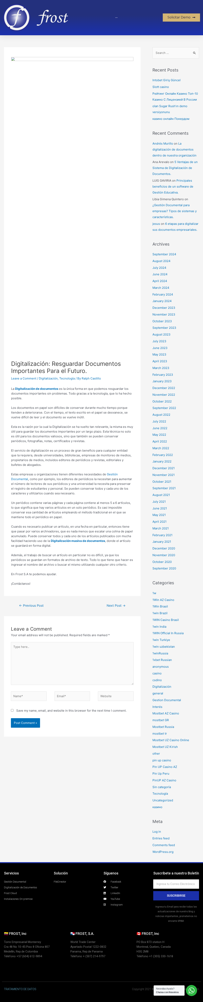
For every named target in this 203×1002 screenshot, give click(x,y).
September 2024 (164, 254)
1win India (159, 626)
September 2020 (164, 568)
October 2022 (162, 401)
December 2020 (163, 548)
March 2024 (160, 288)
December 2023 (163, 308)
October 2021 (161, 481)
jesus (156, 224)
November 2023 (163, 314)
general (157, 693)
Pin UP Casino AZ (164, 767)
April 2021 (159, 521)
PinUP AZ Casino (164, 780)
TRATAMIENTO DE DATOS (20, 989)
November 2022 (163, 395)
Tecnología (67, 378)
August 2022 (161, 415)
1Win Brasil (160, 606)
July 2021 (159, 501)
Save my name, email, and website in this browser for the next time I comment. (71, 710)
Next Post (116, 605)
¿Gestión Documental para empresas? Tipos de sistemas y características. (174, 211)
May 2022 (159, 435)
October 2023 (162, 321)
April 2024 (159, 281)
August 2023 (161, 334)
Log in (156, 831)
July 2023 (159, 341)
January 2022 (161, 461)
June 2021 (159, 508)
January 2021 (161, 541)
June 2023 (160, 348)
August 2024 (161, 261)
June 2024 (160, 274)
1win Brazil (160, 613)
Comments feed (163, 845)
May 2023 (159, 354)
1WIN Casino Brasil (165, 620)
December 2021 (163, 468)
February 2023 (162, 375)
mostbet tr (159, 733)
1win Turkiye (161, 640)
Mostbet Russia (163, 727)
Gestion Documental (166, 700)
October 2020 (162, 562)
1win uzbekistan (163, 646)
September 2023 (164, 328)
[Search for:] (175, 53)
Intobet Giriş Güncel (166, 80)
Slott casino (160, 87)
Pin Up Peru (160, 773)
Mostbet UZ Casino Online (170, 740)
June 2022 (159, 428)
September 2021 (164, 488)
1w (154, 593)
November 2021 (163, 475)
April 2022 (159, 441)
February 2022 (162, 455)
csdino (157, 680)
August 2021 (161, 495)
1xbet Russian (162, 660)
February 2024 (162, 294)
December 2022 (163, 388)
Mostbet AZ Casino (165, 713)
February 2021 (162, 535)
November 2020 (163, 555)
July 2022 (159, 421)
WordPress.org (162, 852)
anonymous (160, 666)
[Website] (116, 697)
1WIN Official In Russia (168, 633)
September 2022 (164, 408)
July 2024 (159, 268)
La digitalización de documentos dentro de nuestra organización (174, 149)
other (156, 753)
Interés (157, 707)
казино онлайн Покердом (170, 119)
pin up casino (161, 760)
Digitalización (48, 378)
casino (157, 673)
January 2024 (162, 301)
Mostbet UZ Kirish (165, 747)
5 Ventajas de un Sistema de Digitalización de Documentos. (175, 168)
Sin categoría (161, 787)
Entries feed (160, 838)
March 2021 (160, 528)
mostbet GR (160, 720)
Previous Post (31, 605)
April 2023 (159, 361)
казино (157, 807)
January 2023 (162, 381)
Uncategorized (162, 800)
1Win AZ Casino (163, 600)
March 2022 (160, 448)
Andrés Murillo (162, 143)
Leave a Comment (23, 378)
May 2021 (159, 515)
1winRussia (160, 653)
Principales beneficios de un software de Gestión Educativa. (172, 186)
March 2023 (160, 368)
